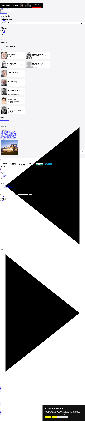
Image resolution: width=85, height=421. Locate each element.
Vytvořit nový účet (3, 13)
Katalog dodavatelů (6, 186)
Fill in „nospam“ (14, 194)
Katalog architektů (6, 185)
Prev (1, 172)
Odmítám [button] (54, 416)
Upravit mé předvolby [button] (62, 416)
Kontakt (4, 176)
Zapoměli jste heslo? (4, 8)
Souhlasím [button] (48, 416)
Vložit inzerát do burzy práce (8, 187)
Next (3, 172)
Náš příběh (5, 175)
